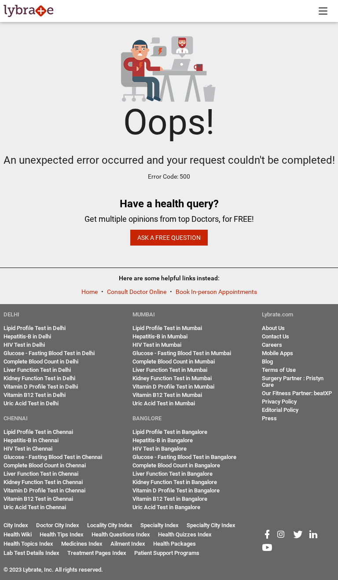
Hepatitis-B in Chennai (31, 440)
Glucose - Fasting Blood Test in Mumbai (181, 353)
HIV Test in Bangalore (159, 448)
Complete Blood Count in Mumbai (173, 361)
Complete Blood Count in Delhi (41, 361)
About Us (273, 328)
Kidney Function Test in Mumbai (172, 378)
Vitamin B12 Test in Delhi (35, 395)
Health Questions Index (121, 534)
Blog (267, 361)
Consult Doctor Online (137, 291)
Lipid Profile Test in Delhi (35, 328)
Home (90, 291)
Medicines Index (82, 543)
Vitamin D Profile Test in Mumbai (173, 386)
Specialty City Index (211, 525)
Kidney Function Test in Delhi (39, 378)
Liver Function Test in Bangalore (172, 473)
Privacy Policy (279, 401)
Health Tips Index (62, 534)
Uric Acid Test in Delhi (31, 403)
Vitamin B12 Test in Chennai (38, 499)
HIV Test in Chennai (28, 448)
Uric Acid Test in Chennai (35, 507)
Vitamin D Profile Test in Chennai (44, 490)
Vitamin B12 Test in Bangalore (169, 499)
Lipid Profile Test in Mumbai (167, 328)
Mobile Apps (277, 353)
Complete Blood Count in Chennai (45, 465)
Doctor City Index (57, 525)
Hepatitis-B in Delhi (27, 336)
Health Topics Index (28, 543)
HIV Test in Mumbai (156, 344)
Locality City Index (109, 525)
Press (269, 418)
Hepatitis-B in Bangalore (162, 440)
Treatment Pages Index (96, 553)
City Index (16, 525)
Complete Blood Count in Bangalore (176, 465)
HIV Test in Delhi (24, 344)
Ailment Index (127, 543)
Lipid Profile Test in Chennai (38, 432)
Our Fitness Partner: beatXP (297, 393)
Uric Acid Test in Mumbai (163, 403)
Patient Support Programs (166, 553)
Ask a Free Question (169, 237)
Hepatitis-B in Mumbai (159, 336)
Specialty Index (159, 525)
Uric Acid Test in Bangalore (166, 507)
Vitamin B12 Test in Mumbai (167, 395)
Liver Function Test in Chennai (41, 473)
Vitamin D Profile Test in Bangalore (176, 490)
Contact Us (275, 336)
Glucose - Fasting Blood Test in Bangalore (184, 457)
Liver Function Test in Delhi (37, 370)
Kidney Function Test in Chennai (43, 482)
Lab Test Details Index (31, 553)
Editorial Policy (280, 410)
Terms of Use (279, 370)
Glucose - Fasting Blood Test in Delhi (49, 353)
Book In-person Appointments (216, 291)
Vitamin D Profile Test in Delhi (41, 386)
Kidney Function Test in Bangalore (174, 482)
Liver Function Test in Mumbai (169, 370)
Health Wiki (18, 534)
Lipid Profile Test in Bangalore (169, 432)
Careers (272, 344)
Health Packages (174, 543)
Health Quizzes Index (185, 534)
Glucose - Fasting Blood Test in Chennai (53, 457)
